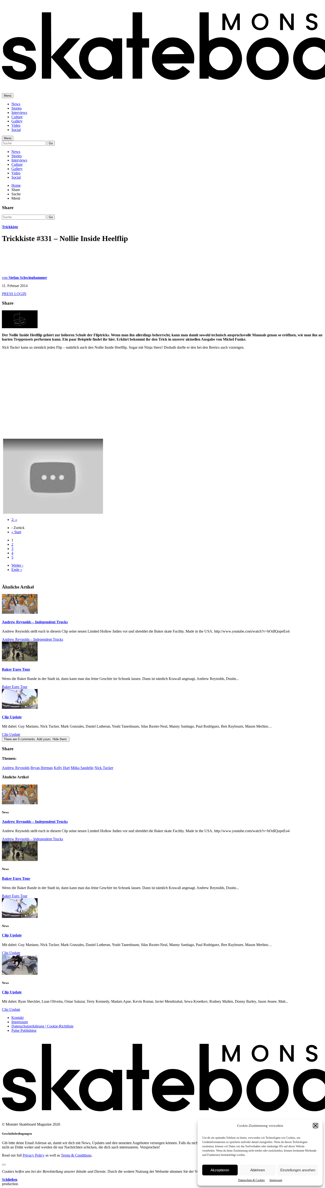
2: (14, 520)
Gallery (17, 121)
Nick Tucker (103, 768)
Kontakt (17, 1018)
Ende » (16, 570)
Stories (16, 108)
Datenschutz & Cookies (251, 1180)
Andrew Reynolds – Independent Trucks (35, 622)
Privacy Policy (33, 1155)
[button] (315, 1125)
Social (16, 130)
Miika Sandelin (82, 768)
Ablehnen (257, 1170)
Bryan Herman (41, 768)
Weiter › (17, 565)
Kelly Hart (62, 768)
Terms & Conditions (76, 1155)
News (15, 104)
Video (15, 125)
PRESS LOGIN (14, 294)
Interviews (19, 113)
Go (51, 143)
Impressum (276, 1180)
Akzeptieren (220, 1170)
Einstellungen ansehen (297, 1170)
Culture (17, 117)
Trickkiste (10, 227)
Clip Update (12, 717)
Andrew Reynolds (16, 768)
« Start (16, 532)
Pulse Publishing (23, 1030)
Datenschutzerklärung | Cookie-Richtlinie (42, 1026)
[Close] (4, 1164)
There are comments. (36, 739)
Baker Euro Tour (16, 669)
